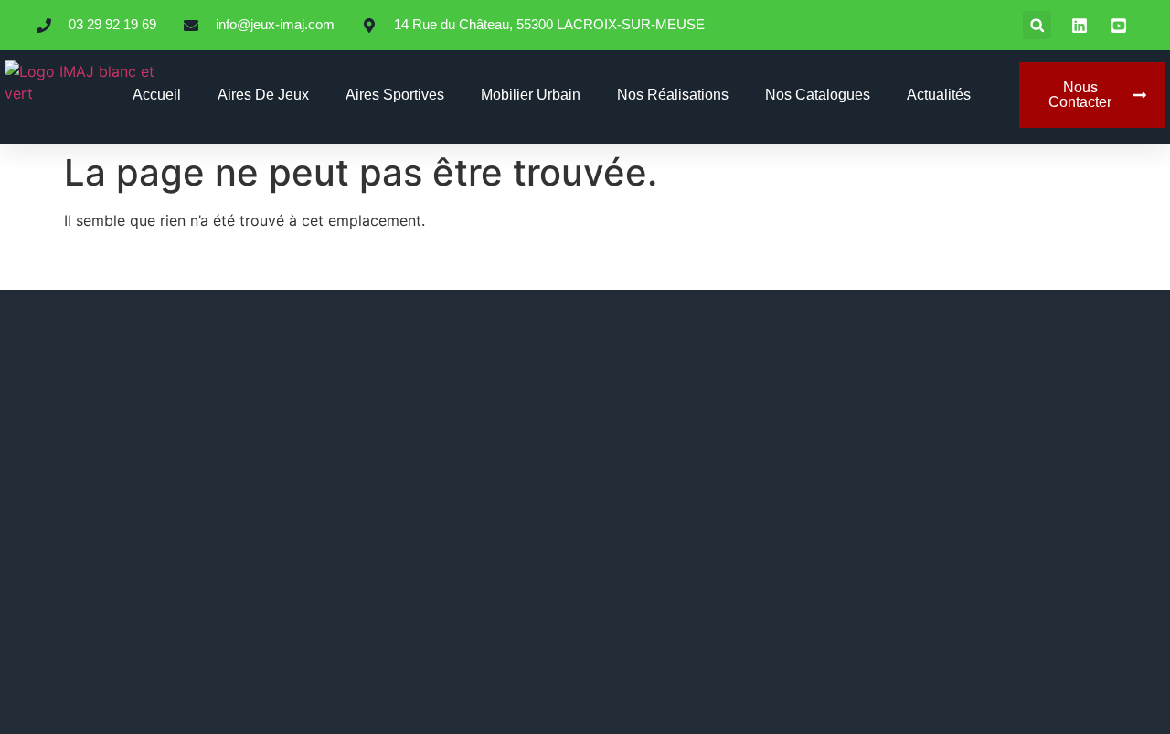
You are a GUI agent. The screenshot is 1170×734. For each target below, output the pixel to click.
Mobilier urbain (530, 94)
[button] (1037, 25)
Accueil (157, 94)
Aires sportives (395, 94)
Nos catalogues (817, 94)
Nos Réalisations (673, 94)
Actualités (939, 94)
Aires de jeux (263, 94)
